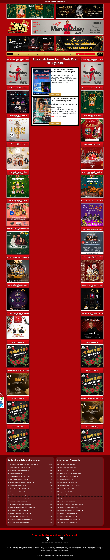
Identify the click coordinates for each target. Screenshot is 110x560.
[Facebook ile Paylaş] (2, 402)
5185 (51, 479)
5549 (51, 476)
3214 (51, 513)
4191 (51, 492)
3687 (51, 501)
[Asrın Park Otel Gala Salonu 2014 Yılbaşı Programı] (42, 110)
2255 (51, 519)
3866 (51, 495)
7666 (51, 470)
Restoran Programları (69, 54)
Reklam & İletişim (89, 54)
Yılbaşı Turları (58, 54)
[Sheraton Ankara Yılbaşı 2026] (67, 27)
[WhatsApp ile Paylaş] (2, 398)
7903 (51, 467)
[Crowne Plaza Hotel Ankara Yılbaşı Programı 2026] (30, 43)
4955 (51, 482)
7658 (51, 473)
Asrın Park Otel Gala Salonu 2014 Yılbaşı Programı (63, 99)
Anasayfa (9, 54)
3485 (51, 507)
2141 (51, 522)
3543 (51, 504)
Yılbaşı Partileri (49, 54)
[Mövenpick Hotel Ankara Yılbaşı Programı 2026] (79, 11)
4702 (51, 485)
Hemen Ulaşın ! (55, 94)
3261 (51, 510)
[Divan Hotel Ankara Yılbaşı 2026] (30, 11)
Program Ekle (80, 54)
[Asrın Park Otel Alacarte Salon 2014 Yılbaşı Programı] (42, 81)
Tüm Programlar (18, 54)
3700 (51, 498)
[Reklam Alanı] (79, 43)
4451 (51, 488)
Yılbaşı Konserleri (39, 54)
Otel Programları (28, 54)
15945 (50, 464)
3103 (51, 516)
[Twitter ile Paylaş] (2, 406)
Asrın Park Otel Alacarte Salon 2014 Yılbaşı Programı (63, 70)
